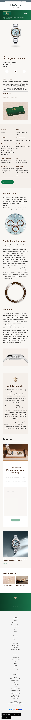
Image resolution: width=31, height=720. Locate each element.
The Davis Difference (15, 659)
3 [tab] (18, 52)
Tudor (15, 620)
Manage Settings (6, 717)
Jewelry (15, 629)
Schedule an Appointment (21, 1)
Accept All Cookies (7, 714)
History (15, 663)
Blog (15, 667)
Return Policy (16, 670)
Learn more (6, 563)
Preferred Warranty (15, 649)
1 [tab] (11, 52)
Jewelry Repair (15, 645)
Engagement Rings (15, 625)
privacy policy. (20, 712)
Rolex (4, 17)
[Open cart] (27, 6)
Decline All (16, 714)
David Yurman (15, 622)
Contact (15, 631)
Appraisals (15, 639)
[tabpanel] (15, 35)
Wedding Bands (15, 627)
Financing (15, 643)
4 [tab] (21, 52)
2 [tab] (15, 52)
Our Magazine (15, 657)
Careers (15, 665)
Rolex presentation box (10, 97)
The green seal (7, 93)
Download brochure (9, 182)
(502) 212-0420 (15, 684)
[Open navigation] (3, 6)
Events (15, 661)
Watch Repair (16, 647)
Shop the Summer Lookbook (10, 1)
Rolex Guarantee (8, 79)
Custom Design (15, 641)
